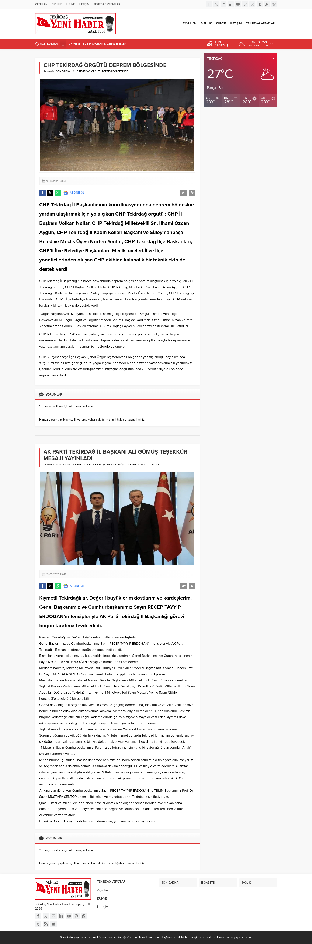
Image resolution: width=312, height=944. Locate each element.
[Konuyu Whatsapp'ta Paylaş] (58, 193)
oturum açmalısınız (81, 406)
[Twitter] (216, 4)
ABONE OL (77, 192)
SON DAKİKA (63, 71)
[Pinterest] (245, 4)
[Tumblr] (260, 4)
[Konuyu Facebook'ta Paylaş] (42, 193)
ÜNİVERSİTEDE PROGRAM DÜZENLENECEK (97, 44)
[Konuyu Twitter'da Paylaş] (50, 193)
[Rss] (267, 4)
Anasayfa (49, 71)
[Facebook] (209, 4)
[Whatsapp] (252, 4)
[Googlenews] (274, 4)
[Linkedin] (231, 4)
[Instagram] (223, 4)
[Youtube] (238, 4)
